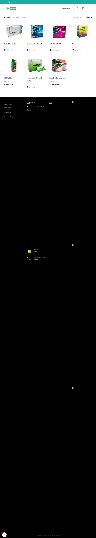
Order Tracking (87, 2)
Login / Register (66, 8)
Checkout (7, 110)
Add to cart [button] (9, 50)
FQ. (73, 43)
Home (7, 17)
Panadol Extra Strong (34, 43)
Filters (88, 17)
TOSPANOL (8, 78)
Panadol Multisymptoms (57, 78)
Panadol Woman (55, 43)
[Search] (77, 8)
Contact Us (7, 112)
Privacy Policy (8, 104)
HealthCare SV (44, 535)
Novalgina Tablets (10, 43)
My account (7, 107)
